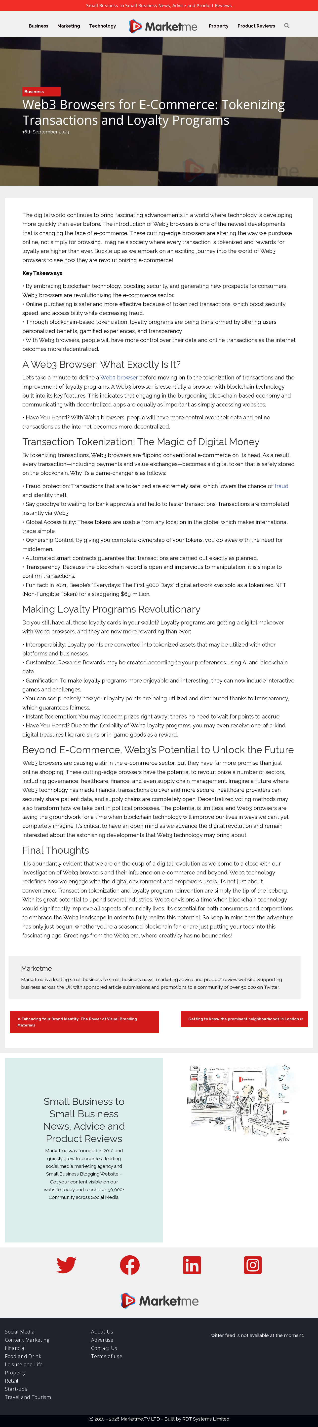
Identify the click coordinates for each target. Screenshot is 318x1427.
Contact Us (104, 1348)
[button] (287, 26)
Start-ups (16, 1389)
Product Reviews (256, 26)
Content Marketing (27, 1339)
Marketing (68, 26)
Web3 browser (119, 377)
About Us (102, 1331)
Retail (11, 1380)
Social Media (20, 1331)
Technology (102, 26)
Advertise (102, 1339)
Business (38, 26)
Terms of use (106, 1356)
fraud (281, 486)
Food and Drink (23, 1356)
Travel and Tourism (28, 1397)
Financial (15, 1348)
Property (219, 26)
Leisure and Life (24, 1364)
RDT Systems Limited (206, 1419)
